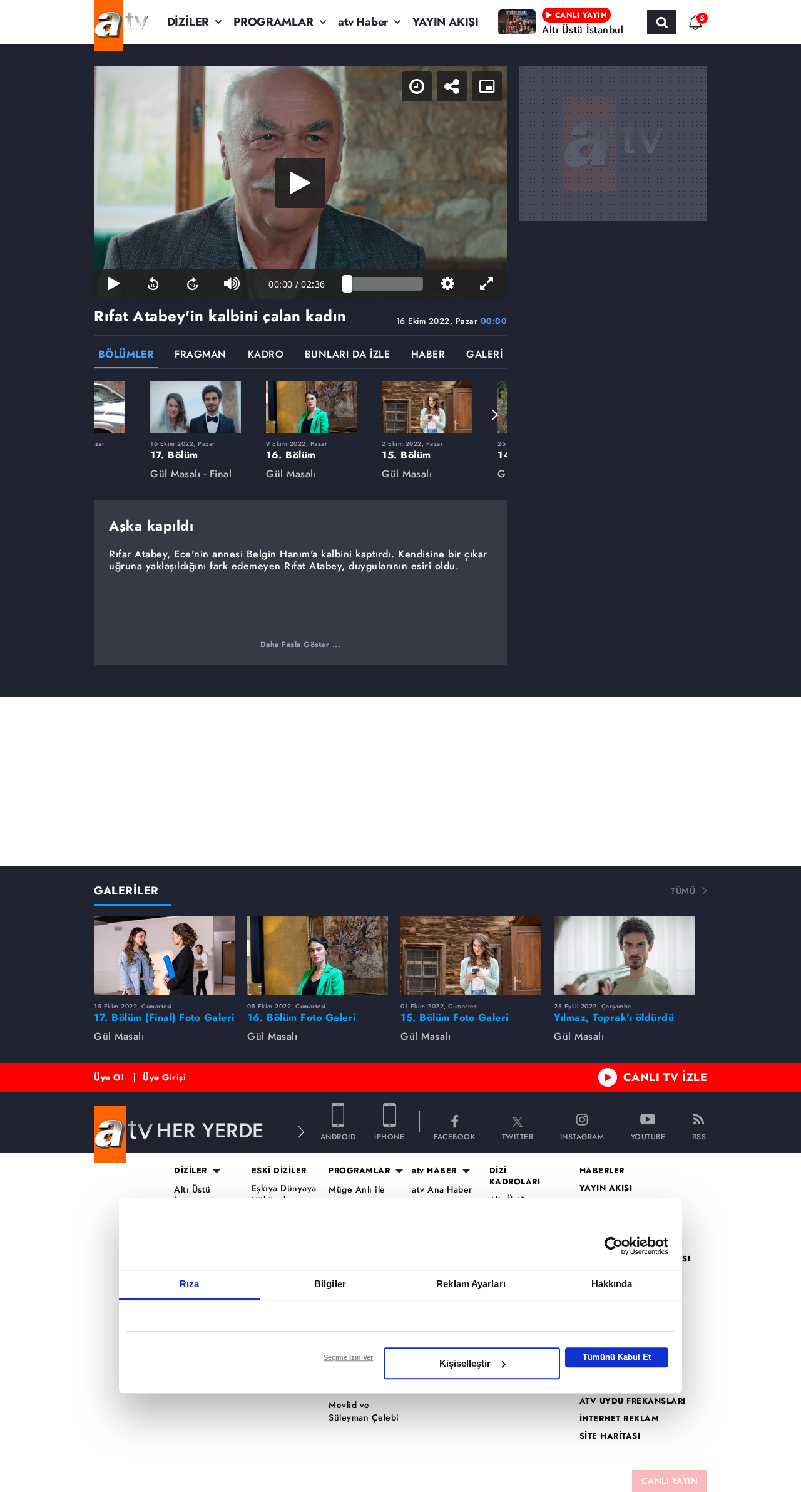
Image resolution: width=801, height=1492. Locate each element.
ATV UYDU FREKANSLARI (632, 1401)
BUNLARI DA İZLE (347, 355)
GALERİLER (126, 891)
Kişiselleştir (465, 1363)
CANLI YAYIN (669, 1480)
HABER (428, 355)
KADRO (266, 355)
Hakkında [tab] (612, 1283)
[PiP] (487, 86)
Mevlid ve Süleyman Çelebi (364, 1411)
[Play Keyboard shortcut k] (113, 284)
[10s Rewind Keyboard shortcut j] (153, 284)
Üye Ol (109, 1077)
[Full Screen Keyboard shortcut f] (487, 284)
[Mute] (232, 284)
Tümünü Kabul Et (617, 1357)
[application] (300, 182)
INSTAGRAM (582, 1136)
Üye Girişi (164, 1077)
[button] (106, 414)
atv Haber (363, 22)
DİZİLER (188, 22)
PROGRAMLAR (273, 22)
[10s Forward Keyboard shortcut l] (192, 284)
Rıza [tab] (189, 1283)
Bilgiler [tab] (330, 1283)
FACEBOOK (454, 1136)
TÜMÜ (683, 890)
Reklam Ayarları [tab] (471, 1283)
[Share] (452, 86)
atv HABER (434, 1170)
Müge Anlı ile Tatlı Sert (357, 1196)
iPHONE (389, 1136)
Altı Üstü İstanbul (192, 1196)
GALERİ (484, 355)
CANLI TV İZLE (665, 1077)
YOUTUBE (648, 1136)
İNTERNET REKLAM (619, 1418)
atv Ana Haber (442, 1190)
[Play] (300, 183)
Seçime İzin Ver (348, 1357)
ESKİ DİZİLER (279, 1170)
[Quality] (447, 284)
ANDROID (338, 1136)
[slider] (385, 284)
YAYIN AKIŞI (445, 22)
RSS (699, 1136)
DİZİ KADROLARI (515, 1176)
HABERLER (602, 1170)
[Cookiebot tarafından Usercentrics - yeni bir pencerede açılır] (613, 1245)
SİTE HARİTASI (610, 1436)
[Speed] (417, 86)
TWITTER (518, 1136)
